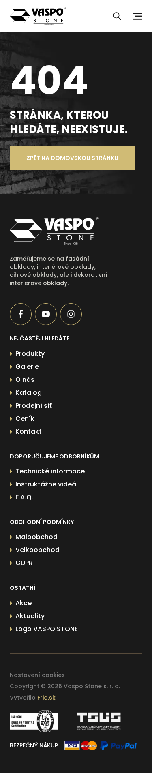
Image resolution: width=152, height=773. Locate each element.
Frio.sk (46, 698)
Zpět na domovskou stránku (72, 158)
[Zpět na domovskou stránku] (63, 231)
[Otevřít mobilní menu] (136, 16)
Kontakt (28, 431)
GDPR (24, 562)
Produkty (30, 353)
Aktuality (30, 616)
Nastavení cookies (37, 675)
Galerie (27, 366)
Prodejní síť (33, 405)
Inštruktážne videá (45, 484)
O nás (24, 379)
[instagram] (71, 314)
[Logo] (38, 16)
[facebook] (21, 314)
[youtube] (46, 314)
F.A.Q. (24, 497)
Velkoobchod (37, 550)
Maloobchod (36, 537)
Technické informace (50, 471)
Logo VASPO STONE (46, 629)
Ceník (24, 418)
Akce (23, 603)
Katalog (28, 392)
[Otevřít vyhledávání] (117, 16)
